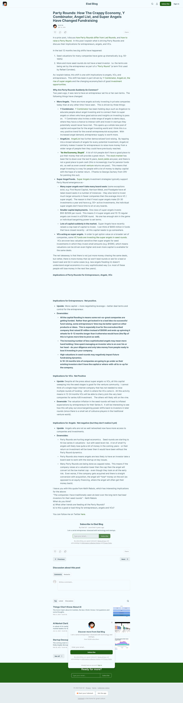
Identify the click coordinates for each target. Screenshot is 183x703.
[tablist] (62, 574)
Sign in (176, 4)
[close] (112, 622)
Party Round (104, 66)
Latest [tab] (61, 601)
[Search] (152, 4)
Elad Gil (60, 25)
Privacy (88, 688)
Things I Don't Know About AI (67, 607)
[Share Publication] (157, 4)
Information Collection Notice (91, 659)
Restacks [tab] (67, 574)
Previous (61, 559)
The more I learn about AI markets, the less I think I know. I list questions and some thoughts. (81, 611)
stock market (116, 156)
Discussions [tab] (69, 601)
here (83, 514)
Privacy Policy (107, 659)
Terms (94, 688)
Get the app (102, 693)
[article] (91, 612)
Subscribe (165, 4)
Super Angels (83, 179)
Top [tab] (55, 601)
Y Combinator (109, 78)
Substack (81, 698)
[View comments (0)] (60, 32)
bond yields (103, 159)
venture (90, 165)
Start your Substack (86, 693)
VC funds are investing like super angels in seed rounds (100, 237)
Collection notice (103, 688)
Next (123, 559)
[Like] (55, 32)
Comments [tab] (58, 574)
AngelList (121, 78)
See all (57, 656)
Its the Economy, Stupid (72, 152)
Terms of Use (102, 657)
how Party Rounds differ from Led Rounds (96, 37)
